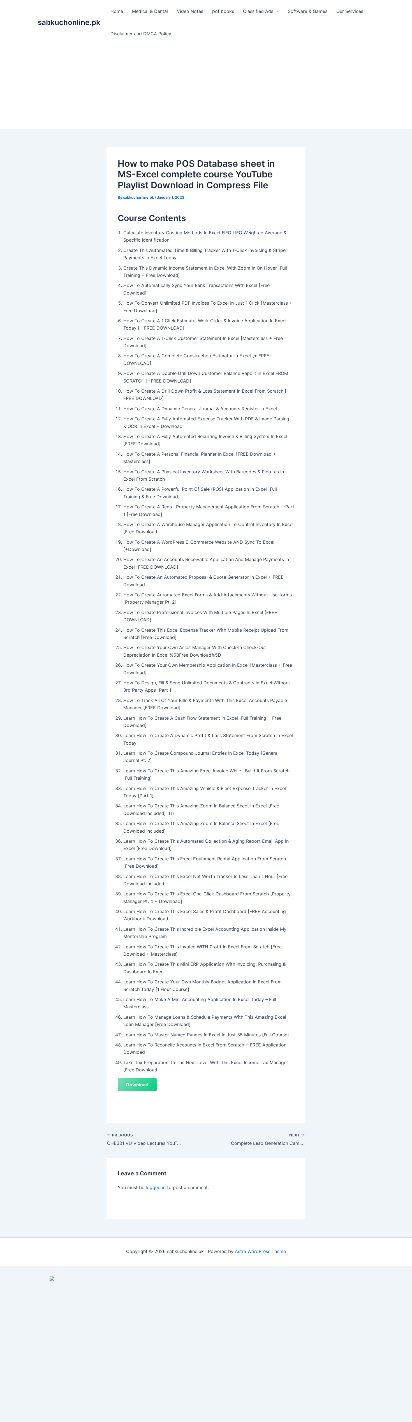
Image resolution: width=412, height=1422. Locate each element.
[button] (276, 11)
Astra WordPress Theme (260, 1251)
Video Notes (190, 11)
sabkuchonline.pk (69, 22)
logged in (156, 1187)
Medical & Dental (150, 11)
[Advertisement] (206, 87)
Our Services (349, 11)
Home (116, 11)
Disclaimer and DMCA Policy (140, 33)
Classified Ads (258, 11)
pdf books (223, 11)
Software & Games (307, 11)
